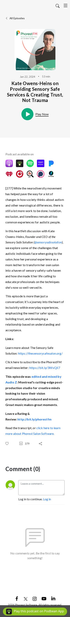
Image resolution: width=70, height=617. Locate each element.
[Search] (57, 5)
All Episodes (17, 18)
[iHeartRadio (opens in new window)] (9, 174)
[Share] (41, 443)
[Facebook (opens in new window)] (16, 598)
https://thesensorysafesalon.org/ (40, 353)
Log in (47, 499)
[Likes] (7, 443)
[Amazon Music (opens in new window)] (40, 163)
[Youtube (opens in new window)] (44, 598)
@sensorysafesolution (48, 242)
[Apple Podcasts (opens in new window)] (9, 163)
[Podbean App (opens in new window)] (19, 163)
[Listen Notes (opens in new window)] (30, 174)
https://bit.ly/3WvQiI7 (44, 367)
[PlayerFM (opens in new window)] (19, 174)
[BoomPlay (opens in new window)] (51, 174)
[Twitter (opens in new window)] (26, 598)
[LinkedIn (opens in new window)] (53, 598)
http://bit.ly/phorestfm (35, 419)
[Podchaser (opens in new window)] (40, 174)
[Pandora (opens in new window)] (51, 163)
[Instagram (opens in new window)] (34, 598)
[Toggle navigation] (65, 5)
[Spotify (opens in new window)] (30, 163)
